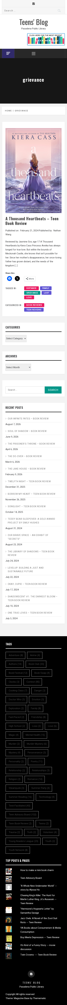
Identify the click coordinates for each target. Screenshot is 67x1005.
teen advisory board (22, 814)
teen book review (20, 823)
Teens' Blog (33, 21)
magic (14, 735)
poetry (36, 761)
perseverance (37, 752)
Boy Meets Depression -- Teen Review (39, 937)
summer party (40, 788)
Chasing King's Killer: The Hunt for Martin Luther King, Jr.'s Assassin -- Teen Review (38, 899)
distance (31, 288)
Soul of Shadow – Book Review (27, 431)
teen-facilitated (19, 805)
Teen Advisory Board (31, 878)
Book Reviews (34, 305)
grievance (32, 293)
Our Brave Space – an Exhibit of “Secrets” (28, 537)
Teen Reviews (33, 310)
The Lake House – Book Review (26, 469)
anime (35, 655)
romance (35, 779)
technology (47, 797)
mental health (35, 735)
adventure (16, 655)
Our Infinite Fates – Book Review (28, 418)
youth (50, 841)
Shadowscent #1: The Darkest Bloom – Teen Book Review (32, 598)
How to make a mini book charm (37, 870)
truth (31, 832)
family (45, 288)
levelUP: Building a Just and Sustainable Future (26, 570)
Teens (44, 823)
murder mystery (37, 743)
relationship (17, 770)
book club (36, 664)
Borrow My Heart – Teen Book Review (31, 494)
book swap (42, 673)
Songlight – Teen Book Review (27, 506)
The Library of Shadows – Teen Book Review (31, 553)
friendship (38, 717)
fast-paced (16, 717)
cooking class (18, 690)
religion (14, 779)
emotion (38, 699)
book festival (18, 673)
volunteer (50, 832)
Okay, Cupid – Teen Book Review (27, 584)
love (29, 297)
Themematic (39, 998)
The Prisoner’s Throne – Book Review (31, 444)
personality (16, 761)
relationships (41, 770)
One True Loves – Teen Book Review (30, 613)
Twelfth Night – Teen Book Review (29, 481)
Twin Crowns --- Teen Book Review (38, 954)
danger (39, 690)
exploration (16, 708)
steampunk (16, 788)
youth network (18, 850)
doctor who (17, 699)
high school (17, 726)
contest (33, 681)
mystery (14, 752)
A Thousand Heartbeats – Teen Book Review (32, 221)
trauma (14, 832)
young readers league (23, 841)
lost (46, 293)
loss (36, 726)
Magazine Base (22, 998)
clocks (14, 681)
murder (14, 743)
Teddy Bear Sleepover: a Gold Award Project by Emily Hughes (31, 521)
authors (15, 664)
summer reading (20, 797)
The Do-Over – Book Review (25, 456)
